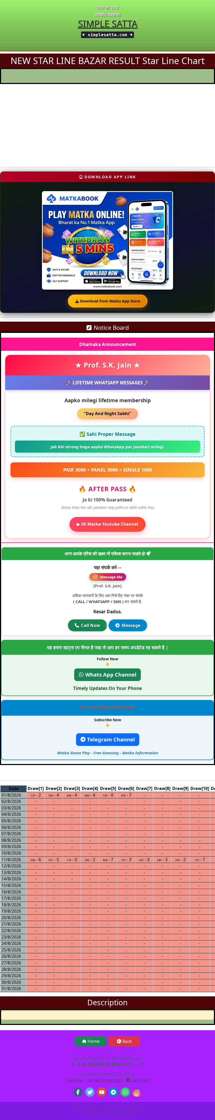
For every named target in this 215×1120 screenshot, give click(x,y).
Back (127, 1041)
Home (94, 1041)
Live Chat (139, 1080)
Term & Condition (95, 1113)
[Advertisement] (107, 126)
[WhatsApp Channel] (125, 1092)
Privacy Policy (122, 1113)
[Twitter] (89, 1092)
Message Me (111, 576)
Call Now (90, 625)
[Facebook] (78, 1092)
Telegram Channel (110, 739)
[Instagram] (137, 1092)
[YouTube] (101, 1092)
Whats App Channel (110, 674)
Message (131, 625)
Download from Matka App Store (109, 301)
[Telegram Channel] (113, 1092)
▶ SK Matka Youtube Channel (107, 524)
